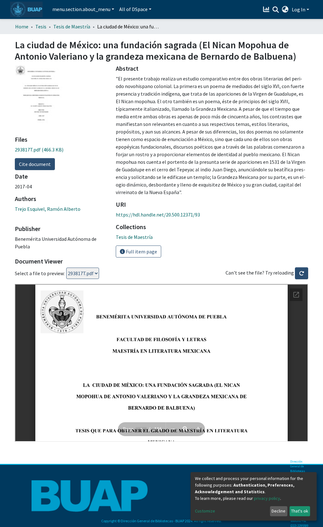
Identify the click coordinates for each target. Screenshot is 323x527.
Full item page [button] (141, 251)
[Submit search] (276, 10)
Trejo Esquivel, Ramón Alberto (47, 209)
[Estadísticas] (267, 9)
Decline (278, 511)
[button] (285, 9)
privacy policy (267, 498)
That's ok (299, 511)
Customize (205, 511)
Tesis (40, 26)
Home (21, 26)
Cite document (35, 164)
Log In (298, 9)
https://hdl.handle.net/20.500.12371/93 (158, 214)
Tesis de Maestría (71, 26)
